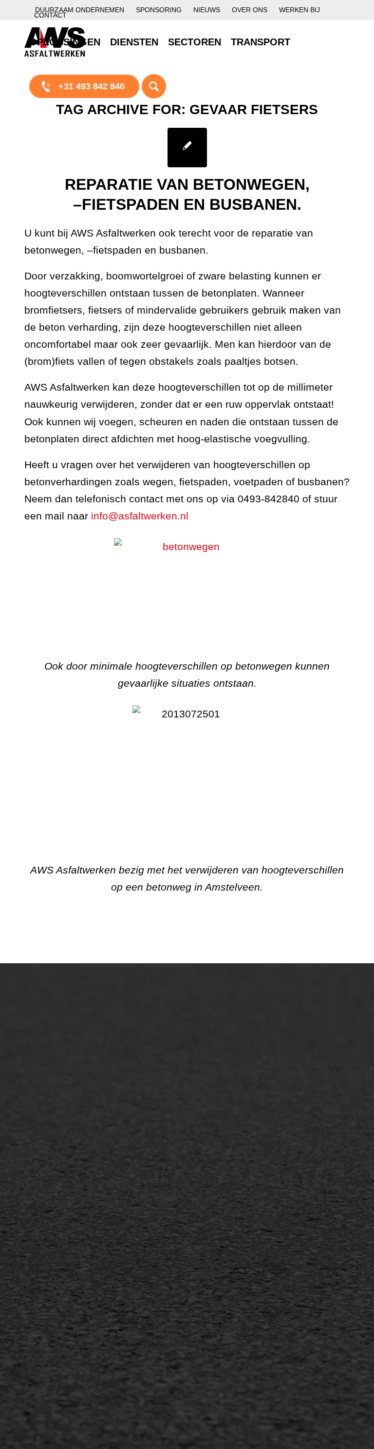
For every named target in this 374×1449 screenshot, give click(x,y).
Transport (138, 1161)
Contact (50, 15)
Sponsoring (159, 10)
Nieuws (206, 10)
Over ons (249, 10)
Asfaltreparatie (62, 1071)
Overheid (52, 1260)
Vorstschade (230, 1127)
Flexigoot (224, 1078)
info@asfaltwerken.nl (139, 515)
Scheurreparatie (237, 1045)
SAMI (217, 1061)
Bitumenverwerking (71, 1087)
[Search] (154, 86)
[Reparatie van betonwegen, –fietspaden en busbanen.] (187, 147)
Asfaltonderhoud (66, 1054)
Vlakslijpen (227, 1111)
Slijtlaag (135, 1111)
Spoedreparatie (64, 1121)
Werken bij (299, 10)
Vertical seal (230, 1094)
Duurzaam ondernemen (79, 10)
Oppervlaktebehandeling (81, 1104)
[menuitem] (79, 10)
